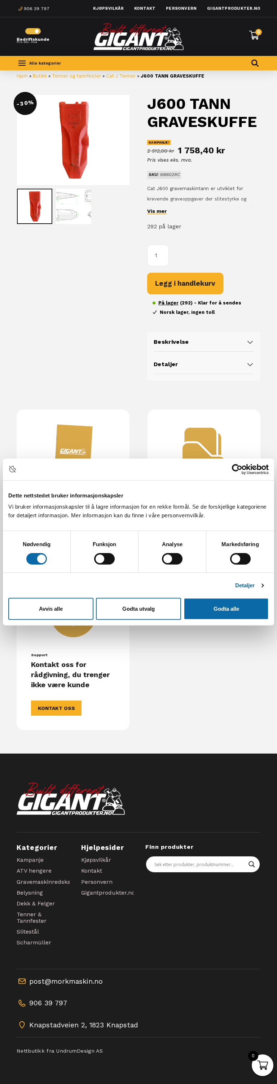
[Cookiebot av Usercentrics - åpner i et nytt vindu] (237, 469)
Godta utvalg (138, 609)
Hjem (22, 76)
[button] (39, 63)
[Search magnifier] (252, 864)
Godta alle (226, 609)
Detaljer (245, 585)
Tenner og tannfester (76, 76)
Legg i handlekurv (185, 283)
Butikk (40, 76)
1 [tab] (70, 102)
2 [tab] (80, 102)
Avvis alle (51, 609)
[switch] (104, 559)
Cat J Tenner (121, 76)
